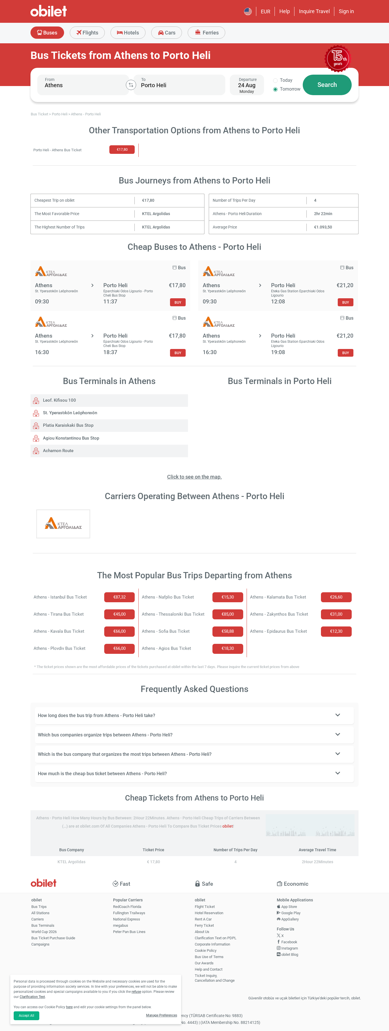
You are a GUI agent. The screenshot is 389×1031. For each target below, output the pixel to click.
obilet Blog (289, 954)
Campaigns (40, 944)
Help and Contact (208, 969)
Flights (89, 33)
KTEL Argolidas (156, 213)
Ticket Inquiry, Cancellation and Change (215, 978)
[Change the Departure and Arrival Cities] (131, 85)
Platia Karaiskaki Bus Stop (67, 425)
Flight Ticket (205, 907)
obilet (227, 826)
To (143, 79)
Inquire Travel (314, 11)
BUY (178, 302)
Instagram (289, 948)
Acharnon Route (57, 450)
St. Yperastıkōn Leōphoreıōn (69, 412)
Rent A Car (203, 919)
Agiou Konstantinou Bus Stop (70, 438)
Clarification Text (32, 997)
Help (284, 11)
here (69, 1007)
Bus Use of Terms (209, 957)
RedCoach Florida (127, 907)
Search (327, 84)
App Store (289, 907)
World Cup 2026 (44, 932)
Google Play (290, 913)
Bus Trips (39, 907)
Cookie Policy (205, 950)
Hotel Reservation (209, 913)
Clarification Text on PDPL (215, 938)
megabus (120, 925)
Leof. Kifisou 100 (59, 400)
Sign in (346, 11)
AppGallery (290, 919)
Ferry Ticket (204, 925)
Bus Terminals (42, 925)
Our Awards (204, 963)
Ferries (210, 33)
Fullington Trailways (129, 913)
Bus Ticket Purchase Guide (53, 938)
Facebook (289, 942)
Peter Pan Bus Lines (129, 932)
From (49, 79)
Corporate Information (212, 944)
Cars (169, 33)
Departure (248, 79)
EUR (265, 12)
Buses (49, 33)
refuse (136, 992)
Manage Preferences (161, 1015)
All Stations (40, 913)
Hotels (131, 33)
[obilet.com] (62, 16)
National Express (126, 919)
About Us (202, 932)
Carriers (37, 919)
